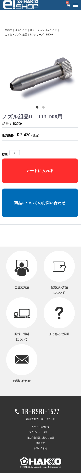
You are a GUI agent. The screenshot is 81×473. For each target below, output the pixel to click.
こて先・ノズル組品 (16, 34)
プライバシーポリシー (40, 432)
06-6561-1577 (40, 412)
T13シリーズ (37, 34)
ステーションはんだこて (43, 30)
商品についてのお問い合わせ (40, 203)
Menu (75, 5)
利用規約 (40, 443)
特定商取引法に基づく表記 (40, 437)
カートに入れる (40, 171)
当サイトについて (40, 427)
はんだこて (21, 30)
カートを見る (68, 5)
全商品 (8, 30)
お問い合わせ (40, 448)
